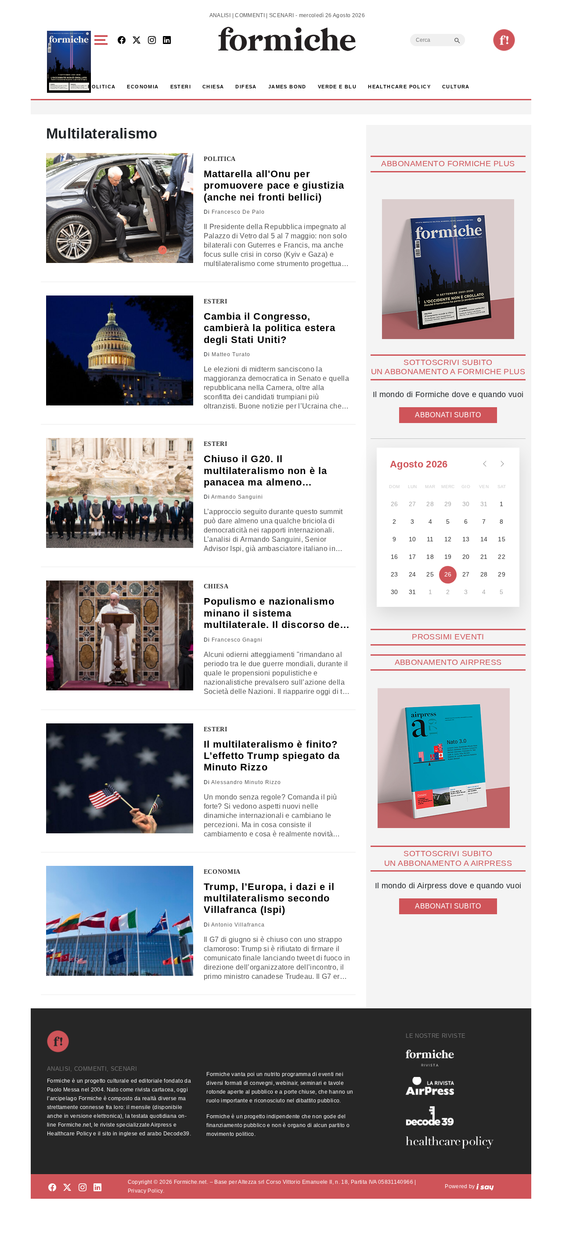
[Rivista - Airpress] (453, 1086)
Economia (143, 86)
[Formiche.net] (504, 40)
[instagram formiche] (82, 1188)
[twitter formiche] (67, 1188)
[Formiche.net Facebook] (121, 41)
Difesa (245, 86)
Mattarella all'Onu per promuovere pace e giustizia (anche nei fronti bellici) (274, 185)
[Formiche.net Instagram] (151, 41)
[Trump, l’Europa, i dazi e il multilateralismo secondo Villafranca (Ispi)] (119, 921)
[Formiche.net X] (136, 41)
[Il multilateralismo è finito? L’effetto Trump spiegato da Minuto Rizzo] (119, 778)
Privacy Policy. (146, 1191)
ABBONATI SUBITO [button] (448, 415)
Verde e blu (337, 86)
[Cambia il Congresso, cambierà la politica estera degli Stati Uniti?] (119, 350)
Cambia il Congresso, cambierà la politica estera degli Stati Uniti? (270, 328)
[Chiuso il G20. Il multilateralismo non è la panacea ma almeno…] (119, 493)
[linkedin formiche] (97, 1188)
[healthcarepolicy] (453, 1142)
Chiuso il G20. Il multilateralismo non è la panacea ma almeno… (266, 470)
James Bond (287, 86)
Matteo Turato (231, 354)
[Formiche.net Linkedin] (166, 41)
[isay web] (485, 1186)
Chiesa (213, 86)
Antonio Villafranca (238, 925)
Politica (101, 86)
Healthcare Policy (399, 86)
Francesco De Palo (238, 212)
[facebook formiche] (52, 1188)
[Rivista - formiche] (453, 1058)
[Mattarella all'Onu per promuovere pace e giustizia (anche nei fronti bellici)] (119, 208)
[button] (102, 62)
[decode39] (453, 1116)
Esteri (180, 86)
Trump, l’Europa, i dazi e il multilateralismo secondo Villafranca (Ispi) (269, 898)
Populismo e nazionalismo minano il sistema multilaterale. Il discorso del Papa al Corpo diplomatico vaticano (273, 613)
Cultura (456, 86)
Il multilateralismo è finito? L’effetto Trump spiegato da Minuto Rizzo (272, 756)
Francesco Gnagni (237, 640)
